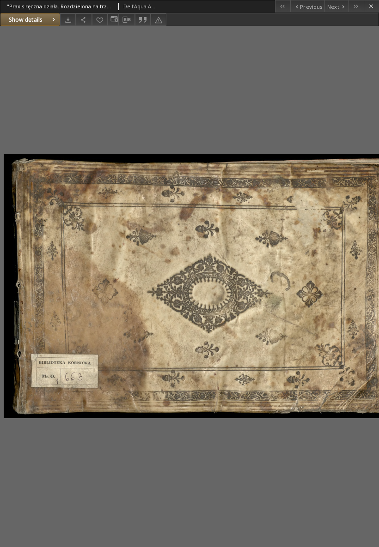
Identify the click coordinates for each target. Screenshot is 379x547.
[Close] (371, 6)
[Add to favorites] (100, 19)
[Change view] (113, 19)
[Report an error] (158, 19)
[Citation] (143, 19)
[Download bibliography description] (126, 19)
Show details (26, 20)
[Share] (84, 19)
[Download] (68, 19)
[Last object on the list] (356, 6)
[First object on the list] (282, 6)
